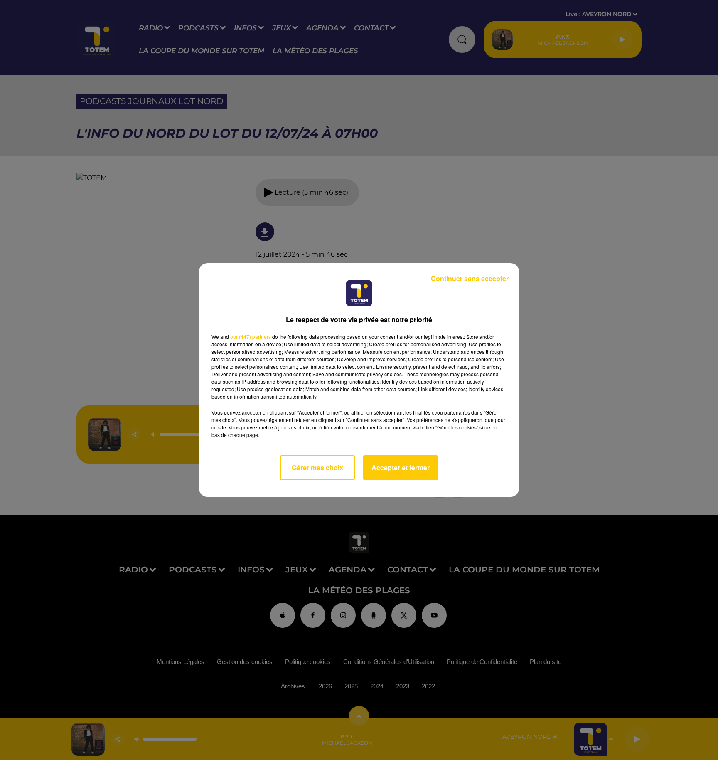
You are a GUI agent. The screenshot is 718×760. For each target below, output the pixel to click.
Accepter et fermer (400, 467)
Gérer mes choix (317, 467)
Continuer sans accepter (470, 278)
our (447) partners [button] (250, 336)
